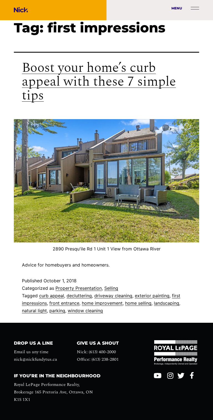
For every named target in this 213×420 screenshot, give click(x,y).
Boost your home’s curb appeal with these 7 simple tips (99, 82)
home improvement (102, 303)
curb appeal (51, 295)
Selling (111, 288)
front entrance (64, 303)
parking (57, 310)
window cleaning (85, 310)
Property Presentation (78, 288)
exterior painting (152, 295)
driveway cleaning (113, 295)
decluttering (79, 295)
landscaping (166, 303)
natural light (34, 310)
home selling (138, 303)
